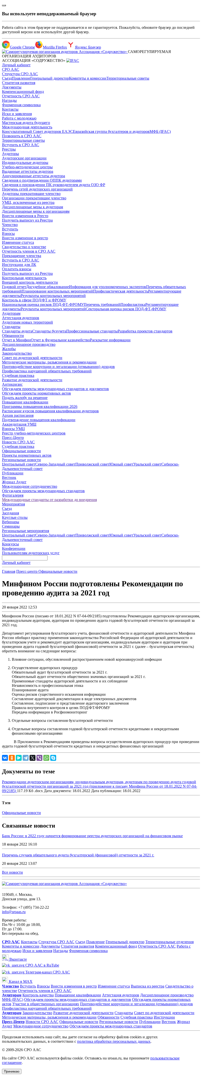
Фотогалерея (12, 495)
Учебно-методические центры (27, 167)
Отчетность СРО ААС (21, 96)
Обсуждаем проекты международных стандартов (43, 491)
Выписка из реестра (147, 986)
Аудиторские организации (24, 158)
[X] (32, 758)
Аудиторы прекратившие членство (31, 193)
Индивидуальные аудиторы (25, 162)
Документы (11, 87)
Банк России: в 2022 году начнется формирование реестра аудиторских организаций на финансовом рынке (92, 836)
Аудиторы (10, 154)
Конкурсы (10, 544)
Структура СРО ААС (20, 74)
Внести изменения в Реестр (25, 216)
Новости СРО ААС (18, 442)
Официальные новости (21, 451)
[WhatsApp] (46, 758)
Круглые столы (15, 517)
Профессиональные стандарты (92, 331)
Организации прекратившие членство (34, 198)
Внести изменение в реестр (25, 238)
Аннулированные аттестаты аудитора (33, 176)
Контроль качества (38, 995)
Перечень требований (102, 304)
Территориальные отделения (169, 942)
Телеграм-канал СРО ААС (47, 972)
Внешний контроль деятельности (30, 282)
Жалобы (9, 349)
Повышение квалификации (25, 402)
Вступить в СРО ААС (20, 145)
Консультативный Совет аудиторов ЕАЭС (37, 131)
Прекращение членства (21, 256)
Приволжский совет (92, 464)
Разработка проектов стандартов (145, 331)
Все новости (12, 872)
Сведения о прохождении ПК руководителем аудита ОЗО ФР (53, 185)
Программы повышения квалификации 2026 (39, 406)
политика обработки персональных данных (114, 1041)
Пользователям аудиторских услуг (31, 553)
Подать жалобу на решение (25, 398)
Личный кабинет (16, 65)
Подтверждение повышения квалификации (38, 420)
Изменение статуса (18, 242)
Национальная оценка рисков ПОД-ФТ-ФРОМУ (43, 304)
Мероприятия (13, 504)
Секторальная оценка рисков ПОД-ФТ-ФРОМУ (126, 309)
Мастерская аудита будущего (26, 123)
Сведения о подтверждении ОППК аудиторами (42, 180)
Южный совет (121, 464)
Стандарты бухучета (49, 331)
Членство (10, 225)
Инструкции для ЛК (19, 264)
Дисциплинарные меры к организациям (35, 211)
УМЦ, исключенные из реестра (28, 202)
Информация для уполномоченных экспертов (107, 287)
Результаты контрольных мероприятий (53, 296)
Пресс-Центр (13, 437)
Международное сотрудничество (29, 486)
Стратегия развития (18, 83)
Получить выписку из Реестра (27, 220)
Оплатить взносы (16, 269)
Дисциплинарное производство (28, 344)
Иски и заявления (17, 114)
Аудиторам (11, 313)
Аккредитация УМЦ (19, 424)
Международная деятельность (27, 127)
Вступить (10, 229)
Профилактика (132, 304)
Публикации (12, 473)
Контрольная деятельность (24, 278)
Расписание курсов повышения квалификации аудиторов (50, 411)
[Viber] (39, 758)
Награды (9, 100)
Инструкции (164, 1017)
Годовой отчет (14, 287)
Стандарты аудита (17, 331)
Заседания (10, 513)
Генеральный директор (49, 78)
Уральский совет (147, 464)
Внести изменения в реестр (74, 986)
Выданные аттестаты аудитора (27, 171)
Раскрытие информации (110, 340)
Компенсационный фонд (23, 91)
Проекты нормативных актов (26, 455)
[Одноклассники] (12, 758)
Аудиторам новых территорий (27, 322)
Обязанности (13, 335)
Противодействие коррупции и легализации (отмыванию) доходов (58, 366)
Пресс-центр (27, 571)
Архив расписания (18, 415)
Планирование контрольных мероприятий (57, 291)
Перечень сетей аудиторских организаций (37, 189)
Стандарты (11, 327)
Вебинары (10, 522)
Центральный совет (18, 464)
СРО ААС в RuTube (41, 965)
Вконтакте (17, 959)
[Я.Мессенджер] (19, 758)
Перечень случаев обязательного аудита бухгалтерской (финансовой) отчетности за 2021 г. (78, 855)
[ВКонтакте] (5, 758)
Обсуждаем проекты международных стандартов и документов (55, 389)
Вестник (9, 477)
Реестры (9, 149)
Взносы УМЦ (13, 429)
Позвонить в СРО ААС (21, 136)
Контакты (10, 109)
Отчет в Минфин (16, 340)
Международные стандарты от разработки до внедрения (49, 500)
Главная (8, 571)
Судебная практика (18, 375)
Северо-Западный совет (55, 464)
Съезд (7, 78)
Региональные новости (21, 460)
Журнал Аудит (14, 482)
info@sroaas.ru (14, 912)
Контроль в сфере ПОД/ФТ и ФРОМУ (34, 300)
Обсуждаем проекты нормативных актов (36, 393)
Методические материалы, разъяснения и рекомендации (49, 362)
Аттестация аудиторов (20, 318)
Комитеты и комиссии (87, 78)
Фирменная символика (21, 105)
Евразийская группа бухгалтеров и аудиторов (111, 131)
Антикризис (12, 384)
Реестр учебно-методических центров (34, 433)
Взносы (8, 233)
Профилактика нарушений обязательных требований (47, 371)
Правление (21, 78)
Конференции (13, 548)
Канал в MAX (20, 981)
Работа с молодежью (19, 118)
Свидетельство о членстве (24, 247)
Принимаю (11, 1071)
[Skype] (53, 758)
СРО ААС (10, 69)
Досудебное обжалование (47, 287)
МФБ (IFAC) (160, 131)
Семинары (11, 526)
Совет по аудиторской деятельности (32, 358)
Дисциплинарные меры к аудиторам (32, 207)
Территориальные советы (127, 78)
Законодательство (17, 353)
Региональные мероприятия (25, 531)
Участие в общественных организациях (45, 1004)
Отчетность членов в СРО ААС (28, 251)
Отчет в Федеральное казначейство (60, 340)
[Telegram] (26, 758)
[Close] (4, 5)
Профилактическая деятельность (120, 291)
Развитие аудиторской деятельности (32, 380)
